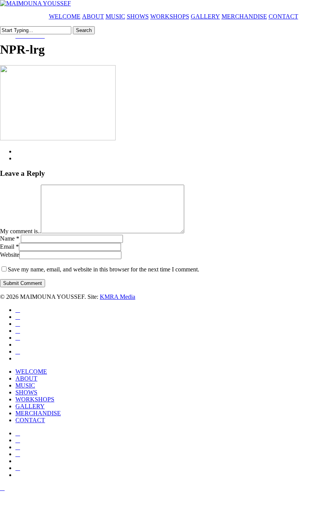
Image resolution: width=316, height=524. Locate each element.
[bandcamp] (42, 35)
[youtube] (31, 35)
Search (84, 30)
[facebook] (25, 35)
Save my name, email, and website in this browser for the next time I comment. (103, 269)
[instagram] (37, 35)
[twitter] (18, 35)
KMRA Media (117, 296)
